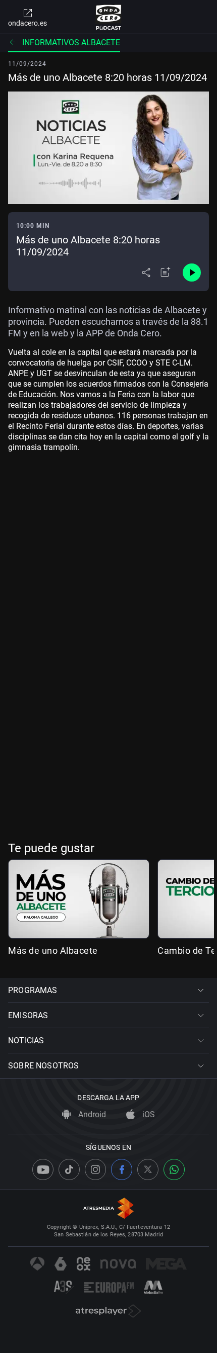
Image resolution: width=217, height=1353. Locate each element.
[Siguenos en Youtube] (42, 1169)
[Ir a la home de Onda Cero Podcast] (109, 17)
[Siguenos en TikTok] (69, 1169)
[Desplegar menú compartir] (146, 272)
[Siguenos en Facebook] (121, 1169)
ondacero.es (27, 23)
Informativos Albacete (71, 42)
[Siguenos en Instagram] (95, 1169)
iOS (147, 1114)
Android (91, 1114)
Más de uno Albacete (53, 950)
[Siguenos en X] (147, 1169)
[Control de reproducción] (192, 272)
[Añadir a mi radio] (165, 272)
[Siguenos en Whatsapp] (174, 1169)
